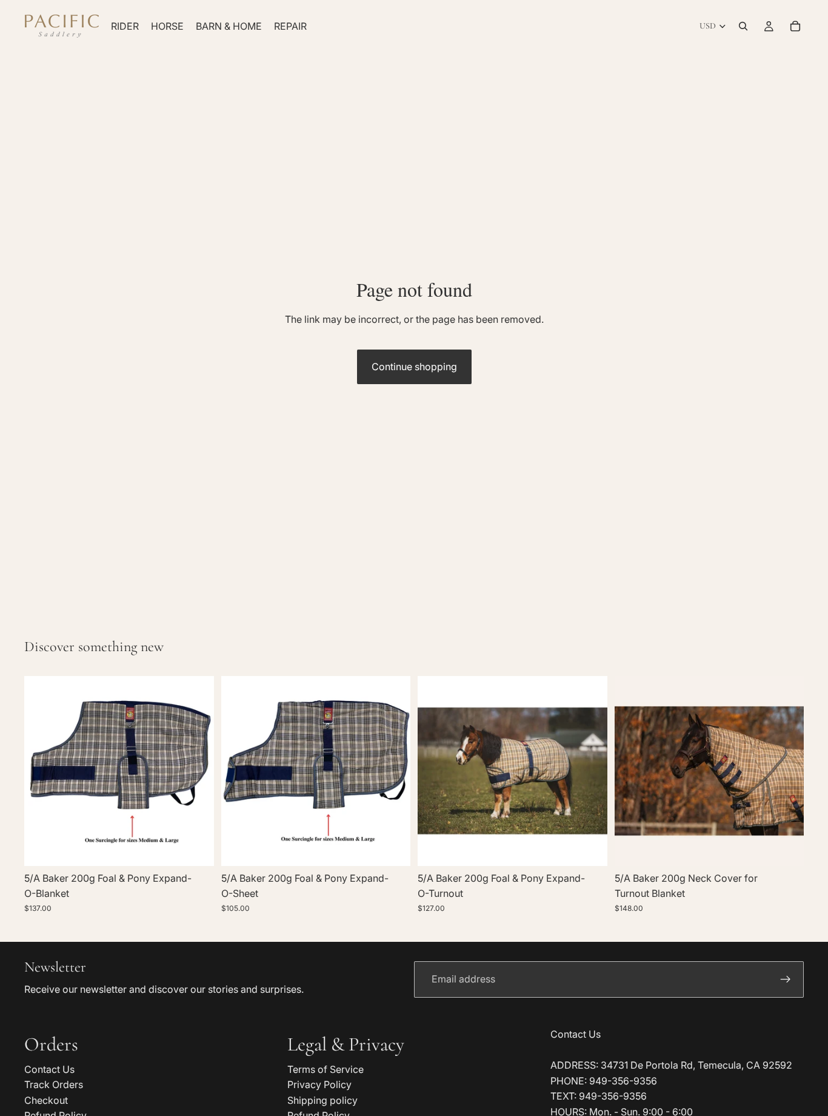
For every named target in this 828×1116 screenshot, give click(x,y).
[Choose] (195, 847)
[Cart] (795, 26)
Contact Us (49, 1069)
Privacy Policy (319, 1084)
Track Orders (53, 1084)
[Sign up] (785, 979)
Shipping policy (322, 1100)
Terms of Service (325, 1069)
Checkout (46, 1100)
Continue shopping (414, 366)
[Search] (743, 26)
